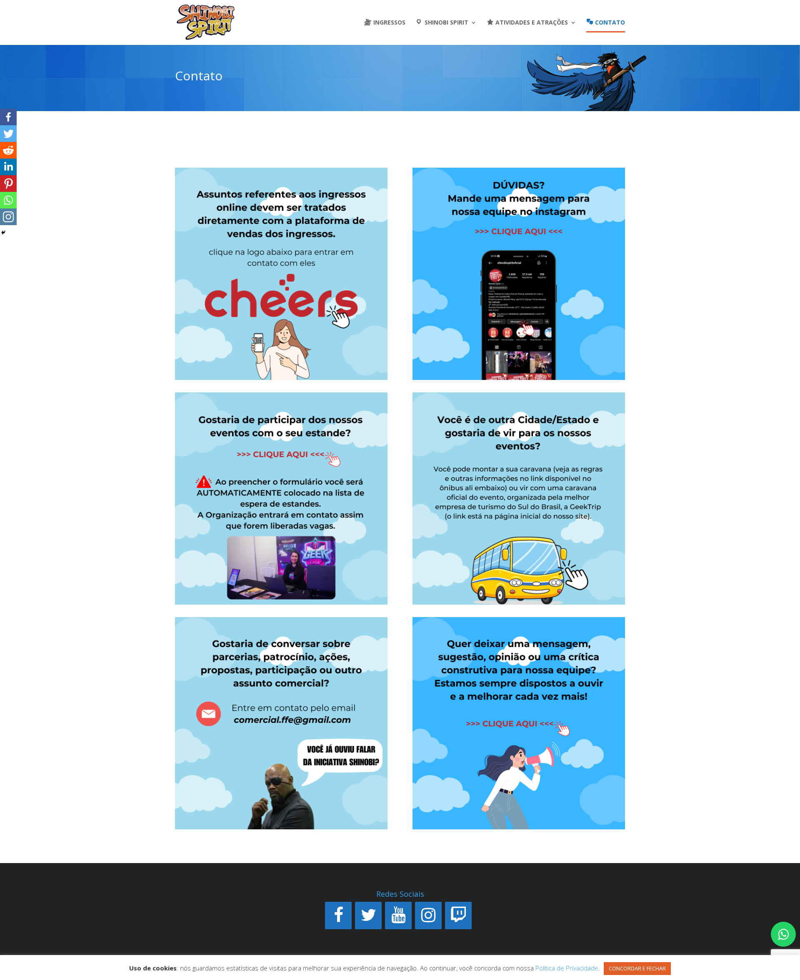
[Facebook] (8, 117)
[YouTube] (398, 915)
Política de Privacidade (566, 968)
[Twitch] (458, 915)
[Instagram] (428, 915)
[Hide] (3, 232)
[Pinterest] (8, 183)
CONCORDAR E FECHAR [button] (637, 968)
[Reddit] (8, 150)
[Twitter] (8, 133)
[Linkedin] (8, 167)
